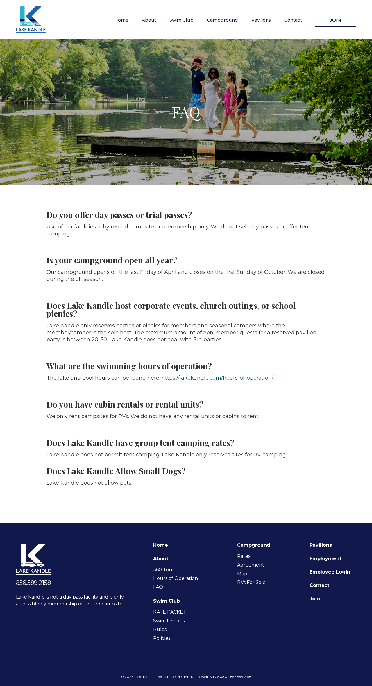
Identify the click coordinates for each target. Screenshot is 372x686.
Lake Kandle (31, 19)
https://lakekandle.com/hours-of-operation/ (217, 378)
